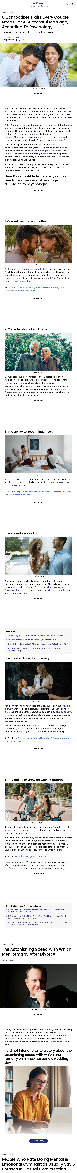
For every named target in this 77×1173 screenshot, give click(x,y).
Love (11, 12)
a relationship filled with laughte (49, 590)
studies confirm (64, 711)
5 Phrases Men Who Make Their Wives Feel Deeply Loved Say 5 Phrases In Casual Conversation (37, 917)
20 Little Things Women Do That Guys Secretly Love (32, 640)
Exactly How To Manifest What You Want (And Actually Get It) (37, 644)
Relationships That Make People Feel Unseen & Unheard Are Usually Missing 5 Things (36, 911)
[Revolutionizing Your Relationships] (38, 4)
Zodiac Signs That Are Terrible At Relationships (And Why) (35, 635)
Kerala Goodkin (8, 960)
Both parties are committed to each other (26, 269)
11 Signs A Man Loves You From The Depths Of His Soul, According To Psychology (38, 649)
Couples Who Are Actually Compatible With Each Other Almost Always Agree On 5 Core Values (37, 923)
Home (4, 12)
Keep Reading (38, 1141)
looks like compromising (17, 830)
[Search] (66, 4)
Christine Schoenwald (10, 37)
